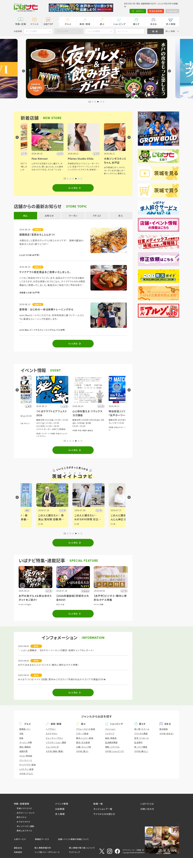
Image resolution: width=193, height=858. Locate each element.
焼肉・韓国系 (25, 746)
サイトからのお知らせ (104, 813)
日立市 (63, 510)
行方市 (27, 510)
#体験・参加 (41, 430)
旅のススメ (22, 817)
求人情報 (170, 24)
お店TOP (48, 24)
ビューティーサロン (54, 738)
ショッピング (119, 24)
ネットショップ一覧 (102, 808)
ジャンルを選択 (93, 31)
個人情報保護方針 (42, 847)
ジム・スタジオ (52, 746)
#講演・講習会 (52, 430)
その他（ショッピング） (114, 751)
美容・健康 (85, 24)
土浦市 (100, 510)
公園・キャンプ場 (83, 746)
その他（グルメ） (26, 773)
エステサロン (52, 733)
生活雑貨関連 (111, 742)
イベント (34, 24)
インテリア (109, 733)
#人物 (41, 524)
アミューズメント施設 (85, 729)
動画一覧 (98, 803)
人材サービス (20, 839)
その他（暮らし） (141, 751)
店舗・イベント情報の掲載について (73, 839)
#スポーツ (87, 427)
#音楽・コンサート (116, 429)
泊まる (153, 24)
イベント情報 (61, 803)
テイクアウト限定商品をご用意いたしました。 (45, 272)
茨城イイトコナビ (24, 808)
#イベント (115, 524)
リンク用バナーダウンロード (47, 852)
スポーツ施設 (82, 733)
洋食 (21, 733)
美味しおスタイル (24, 830)
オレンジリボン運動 (25, 826)
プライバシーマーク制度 (131, 850)
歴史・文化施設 (83, 742)
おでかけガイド (23, 821)
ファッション (110, 729)
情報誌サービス (42, 839)
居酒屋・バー (25, 729)
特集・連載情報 (21, 803)
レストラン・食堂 (26, 769)
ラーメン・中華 (25, 742)
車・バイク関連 (140, 746)
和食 (21, 738)
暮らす (136, 24)
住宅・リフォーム (141, 738)
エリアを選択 (31, 31)
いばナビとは (147, 803)
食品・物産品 (111, 738)
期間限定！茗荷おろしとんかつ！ (37, 234)
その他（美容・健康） (55, 751)
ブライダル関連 (141, 733)
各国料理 (23, 751)
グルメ (68, 24)
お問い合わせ (147, 808)
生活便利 (138, 742)
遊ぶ (102, 24)
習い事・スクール (141, 729)
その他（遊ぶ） (82, 751)
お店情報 (59, 808)
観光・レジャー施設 (84, 738)
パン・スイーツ (25, 760)
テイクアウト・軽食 (27, 764)
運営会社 (18, 847)
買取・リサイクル (112, 746)
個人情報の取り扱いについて (82, 847)
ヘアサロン (51, 729)
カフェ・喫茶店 (25, 755)
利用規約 (18, 852)
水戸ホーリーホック (26, 812)
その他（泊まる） (166, 733)
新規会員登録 (155, 11)
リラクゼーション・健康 (56, 742)
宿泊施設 (163, 729)
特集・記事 (20, 24)
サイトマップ (74, 852)
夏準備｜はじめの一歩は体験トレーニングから (46, 309)
